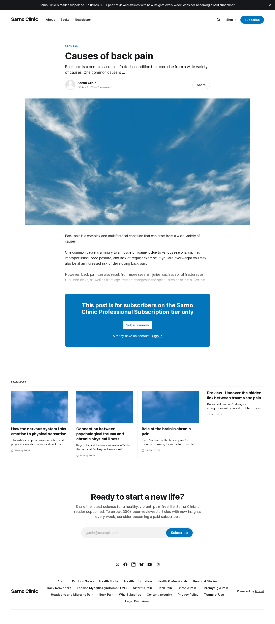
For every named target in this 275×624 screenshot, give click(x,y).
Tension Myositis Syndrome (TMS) (102, 588)
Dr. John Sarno (83, 581)
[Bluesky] (142, 565)
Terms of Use (214, 594)
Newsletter (83, 20)
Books (64, 20)
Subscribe (252, 20)
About (50, 20)
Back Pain (72, 46)
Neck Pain (106, 594)
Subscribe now (137, 325)
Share (201, 85)
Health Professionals (172, 581)
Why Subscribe (130, 594)
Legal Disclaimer (137, 601)
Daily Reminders (59, 588)
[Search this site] (218, 19)
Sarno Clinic (24, 19)
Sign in (231, 20)
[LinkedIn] (133, 565)
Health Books (109, 581)
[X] (117, 565)
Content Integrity (159, 594)
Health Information (138, 581)
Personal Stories (205, 581)
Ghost (259, 591)
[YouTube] (150, 565)
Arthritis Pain (142, 588)
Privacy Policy (188, 594)
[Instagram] (158, 565)
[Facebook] (125, 565)
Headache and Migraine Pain (72, 594)
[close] (270, 5)
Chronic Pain (187, 588)
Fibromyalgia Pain (215, 588)
